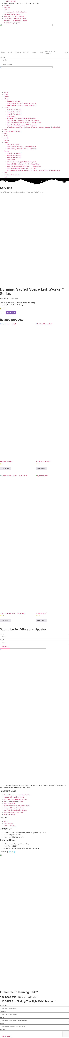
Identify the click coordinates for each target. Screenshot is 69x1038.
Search (2, 57)
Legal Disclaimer (9, 803)
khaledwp (12, 852)
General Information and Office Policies (17, 795)
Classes (34, 52)
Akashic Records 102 (14, 112)
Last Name (3, 1011)
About (10, 52)
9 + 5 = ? (3, 1029)
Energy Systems (10, 192)
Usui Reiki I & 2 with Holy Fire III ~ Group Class (23, 120)
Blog (41, 52)
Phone (2, 1023)
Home (3, 52)
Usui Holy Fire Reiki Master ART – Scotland (21, 125)
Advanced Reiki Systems (50, 52)
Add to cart (11, 313)
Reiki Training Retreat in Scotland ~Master (21, 103)
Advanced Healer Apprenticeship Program (21, 118)
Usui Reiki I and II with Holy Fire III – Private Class (24, 123)
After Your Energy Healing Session (15, 799)
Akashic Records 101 (14, 110)
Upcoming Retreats (13, 101)
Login (66, 52)
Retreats (26, 52)
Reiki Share (11, 116)
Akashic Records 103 (14, 114)
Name (2, 634)
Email (2, 640)
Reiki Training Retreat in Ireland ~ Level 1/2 (21, 105)
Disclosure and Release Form (13, 801)
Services (18, 52)
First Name (3, 1005)
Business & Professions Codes (14, 797)
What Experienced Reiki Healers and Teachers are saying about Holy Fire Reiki (33, 127)
